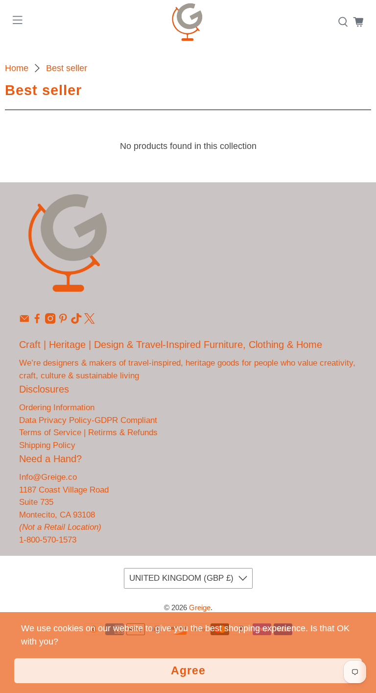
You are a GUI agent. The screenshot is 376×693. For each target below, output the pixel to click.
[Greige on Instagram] (50, 321)
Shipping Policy (47, 445)
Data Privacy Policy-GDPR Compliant (88, 420)
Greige (200, 607)
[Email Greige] (24, 321)
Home (16, 68)
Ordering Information (56, 407)
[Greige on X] (89, 321)
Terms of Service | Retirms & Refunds (88, 432)
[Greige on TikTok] (76, 321)
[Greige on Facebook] (37, 321)
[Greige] (188, 22)
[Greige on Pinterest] (63, 321)
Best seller (66, 68)
